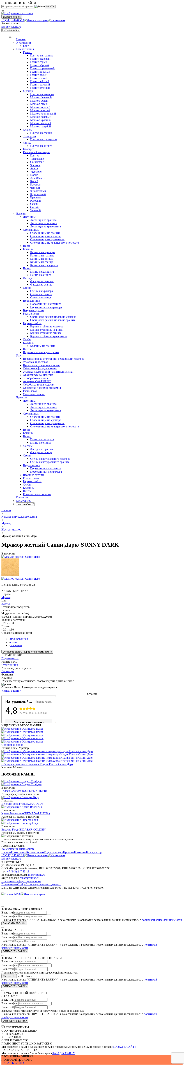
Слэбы (27, 339)
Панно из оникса (40, 274)
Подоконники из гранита (45, 303)
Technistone (37, 158)
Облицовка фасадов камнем (40, 368)
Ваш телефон (9, 916)
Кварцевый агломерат (36, 152)
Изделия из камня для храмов (41, 352)
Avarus (34, 168)
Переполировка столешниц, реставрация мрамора (53, 358)
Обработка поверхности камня (42, 387)
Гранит (27, 52)
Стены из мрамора (41, 290)
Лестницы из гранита (43, 220)
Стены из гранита (41, 294)
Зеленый (35, 210)
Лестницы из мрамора (43, 223)
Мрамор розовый (40, 116)
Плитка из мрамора (42, 94)
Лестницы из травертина (45, 226)
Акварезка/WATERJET (37, 381)
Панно (27, 268)
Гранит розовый (40, 84)
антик (13, 642)
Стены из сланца (40, 297)
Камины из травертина (44, 265)
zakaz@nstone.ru (11, 26)
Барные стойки (32, 323)
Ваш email (7, 941)
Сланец (27, 129)
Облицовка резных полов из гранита (52, 320)
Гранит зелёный (40, 87)
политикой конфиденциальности (162, 919)
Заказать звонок (11, 16)
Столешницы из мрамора (45, 236)
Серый (34, 203)
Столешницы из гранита (45, 232)
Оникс (27, 142)
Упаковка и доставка (35, 361)
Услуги (20, 355)
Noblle (34, 174)
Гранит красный (40, 71)
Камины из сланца (41, 261)
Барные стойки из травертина (48, 336)
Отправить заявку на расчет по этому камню (27, 651)
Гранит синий (38, 78)
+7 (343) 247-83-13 (12, 20)
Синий (34, 207)
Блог (26, 45)
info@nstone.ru (36, 874)
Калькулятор (94, 852)
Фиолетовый (38, 190)
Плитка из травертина (43, 139)
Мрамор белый (39, 100)
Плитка (34, 155)
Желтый (6, 603)
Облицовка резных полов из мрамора (53, 316)
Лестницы (29, 216)
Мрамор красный (40, 120)
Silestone (35, 165)
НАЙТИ (50, 6)
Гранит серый (38, 61)
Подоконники (31, 300)
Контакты (80, 852)
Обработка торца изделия (38, 384)
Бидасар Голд (23, 829)
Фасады (28, 278)
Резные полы (31, 313)
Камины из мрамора (42, 252)
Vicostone (36, 171)
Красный (35, 197)
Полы (26, 245)
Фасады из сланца (41, 284)
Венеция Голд (22, 803)
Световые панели (34, 394)
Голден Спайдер (24, 790)
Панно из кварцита (42, 271)
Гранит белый (38, 74)
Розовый (35, 200)
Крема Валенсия (25, 813)
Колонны (28, 342)
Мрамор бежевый (41, 97)
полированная (19, 638)
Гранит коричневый (42, 68)
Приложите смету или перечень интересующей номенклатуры (39, 972)
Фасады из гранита (42, 281)
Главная (6, 852)
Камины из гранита (42, 255)
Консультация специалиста (17, 848)
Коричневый (38, 194)
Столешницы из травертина (47, 239)
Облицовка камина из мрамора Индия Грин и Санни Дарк (37, 764)
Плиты (27, 349)
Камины (28, 249)
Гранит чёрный (39, 65)
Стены (27, 287)
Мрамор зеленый (40, 123)
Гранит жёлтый (39, 81)
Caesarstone (37, 161)
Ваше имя (7, 912)
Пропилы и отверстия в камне (41, 365)
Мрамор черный (40, 107)
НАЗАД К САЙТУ (124, 1046)
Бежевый (35, 184)
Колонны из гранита (42, 345)
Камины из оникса (41, 258)
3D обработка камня (35, 378)
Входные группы (33, 310)
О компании (23, 42)
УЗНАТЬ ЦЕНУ (11, 690)
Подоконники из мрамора (46, 307)
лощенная (16, 645)
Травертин (29, 136)
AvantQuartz (37, 178)
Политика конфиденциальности (21, 881)
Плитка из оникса (41, 145)
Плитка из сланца (41, 132)
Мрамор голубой (40, 126)
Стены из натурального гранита (50, 461)
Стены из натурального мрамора (50, 458)
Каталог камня (25, 49)
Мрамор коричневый (43, 113)
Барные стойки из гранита (46, 329)
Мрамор (28, 90)
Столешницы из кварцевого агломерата (54, 242)
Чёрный (35, 187)
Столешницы (31, 229)
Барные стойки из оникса (45, 332)
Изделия (21, 213)
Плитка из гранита (41, 55)
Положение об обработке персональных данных (31, 884)
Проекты (68, 852)
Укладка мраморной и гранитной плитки (48, 371)
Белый (34, 181)
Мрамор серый (39, 103)
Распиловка (30, 390)
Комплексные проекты (37, 494)
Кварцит (28, 149)
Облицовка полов (12, 744)
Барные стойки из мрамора (46, 326)
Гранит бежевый (40, 58)
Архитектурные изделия (38, 374)
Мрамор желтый (40, 110)
